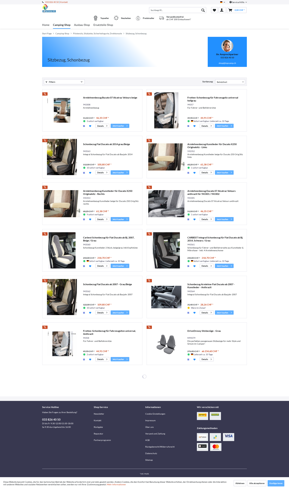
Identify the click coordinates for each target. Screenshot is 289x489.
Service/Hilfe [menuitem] (238, 2)
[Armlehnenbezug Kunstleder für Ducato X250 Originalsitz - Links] (166, 157)
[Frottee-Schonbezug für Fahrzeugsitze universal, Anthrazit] (62, 344)
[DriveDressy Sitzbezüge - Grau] (166, 344)
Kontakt (64, 2)
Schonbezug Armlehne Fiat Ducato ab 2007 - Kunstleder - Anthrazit (211, 286)
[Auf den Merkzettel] (90, 126)
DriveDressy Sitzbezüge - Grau (204, 330)
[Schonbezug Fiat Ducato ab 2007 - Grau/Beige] (62, 297)
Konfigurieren (276, 483)
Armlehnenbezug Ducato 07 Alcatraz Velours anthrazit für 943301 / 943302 (211, 192)
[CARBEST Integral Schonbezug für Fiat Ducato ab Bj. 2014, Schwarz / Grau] (166, 250)
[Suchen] (203, 10)
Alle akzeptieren (257, 483)
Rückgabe (98, 427)
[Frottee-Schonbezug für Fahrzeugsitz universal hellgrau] (166, 110)
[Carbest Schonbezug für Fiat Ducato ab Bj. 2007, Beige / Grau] (62, 250)
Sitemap (149, 460)
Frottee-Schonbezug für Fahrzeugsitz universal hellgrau (212, 99)
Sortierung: (207, 81)
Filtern (51, 82)
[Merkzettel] (214, 10)
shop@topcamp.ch (227, 63)
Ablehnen (239, 483)
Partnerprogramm (102, 440)
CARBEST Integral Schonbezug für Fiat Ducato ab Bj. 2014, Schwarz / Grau (215, 239)
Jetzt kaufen (118, 125)
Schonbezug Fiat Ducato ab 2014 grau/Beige (106, 144)
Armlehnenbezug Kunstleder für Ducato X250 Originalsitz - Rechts (107, 192)
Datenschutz (151, 453)
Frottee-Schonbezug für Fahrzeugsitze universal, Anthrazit (109, 332)
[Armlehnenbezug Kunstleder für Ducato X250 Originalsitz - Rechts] (62, 204)
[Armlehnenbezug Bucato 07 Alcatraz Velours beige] (62, 110)
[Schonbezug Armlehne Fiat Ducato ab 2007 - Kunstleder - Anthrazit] (166, 297)
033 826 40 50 (52, 2)
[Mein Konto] (222, 10)
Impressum (150, 420)
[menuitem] (177, 10)
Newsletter (99, 413)
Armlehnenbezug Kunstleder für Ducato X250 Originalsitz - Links (212, 146)
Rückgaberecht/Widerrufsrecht (160, 446)
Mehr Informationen (116, 484)
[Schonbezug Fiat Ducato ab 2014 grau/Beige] (62, 157)
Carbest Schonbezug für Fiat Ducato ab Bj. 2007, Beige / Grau (108, 239)
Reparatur (98, 433)
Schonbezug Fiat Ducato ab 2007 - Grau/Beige (107, 284)
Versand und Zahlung (155, 433)
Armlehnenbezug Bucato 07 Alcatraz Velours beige (110, 97)
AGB (147, 440)
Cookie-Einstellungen (155, 413)
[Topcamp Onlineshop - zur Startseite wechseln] (67, 8)
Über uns (149, 427)
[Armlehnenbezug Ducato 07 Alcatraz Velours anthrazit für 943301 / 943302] (166, 204)
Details (100, 126)
